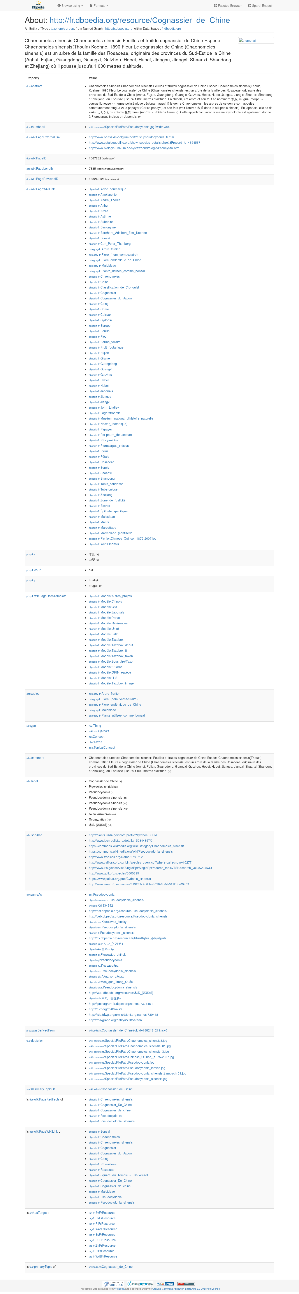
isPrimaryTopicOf (40, 1089)
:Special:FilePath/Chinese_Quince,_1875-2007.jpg (131, 1057)
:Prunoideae (102, 1164)
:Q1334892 (101, 905)
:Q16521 (99, 731)
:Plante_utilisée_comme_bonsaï (117, 271)
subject (33, 693)
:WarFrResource (103, 1229)
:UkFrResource (102, 1218)
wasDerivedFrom (41, 1030)
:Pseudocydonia (101, 894)
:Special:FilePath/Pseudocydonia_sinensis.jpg (128, 1078)
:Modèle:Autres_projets (110, 596)
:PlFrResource (101, 1251)
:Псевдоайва (103, 965)
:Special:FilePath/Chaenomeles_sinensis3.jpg (128, 1040)
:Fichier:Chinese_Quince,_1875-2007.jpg (123, 538)
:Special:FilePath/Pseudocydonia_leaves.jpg (127, 1068)
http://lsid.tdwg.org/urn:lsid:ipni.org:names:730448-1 (125, 1014)
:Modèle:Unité (104, 628)
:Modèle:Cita (103, 607)
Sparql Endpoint (262, 5)
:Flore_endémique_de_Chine (115, 260)
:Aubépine (101, 221)
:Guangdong (103, 363)
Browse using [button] (71, 5)
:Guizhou (100, 374)
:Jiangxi (99, 402)
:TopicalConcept (102, 747)
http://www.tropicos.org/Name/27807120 (116, 857)
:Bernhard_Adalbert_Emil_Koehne (118, 232)
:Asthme (100, 216)
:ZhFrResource (102, 1245)
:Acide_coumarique (107, 189)
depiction (35, 1040)
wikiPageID (36, 158)
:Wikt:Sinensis (104, 544)
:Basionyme (102, 227)
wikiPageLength (39, 168)
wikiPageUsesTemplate (46, 596)
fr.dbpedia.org (171, 28)
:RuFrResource (102, 1240)
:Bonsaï (99, 238)
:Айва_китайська (106, 976)
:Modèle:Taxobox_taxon (111, 656)
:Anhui (98, 205)
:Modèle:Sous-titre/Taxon (111, 661)
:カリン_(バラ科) (106, 943)
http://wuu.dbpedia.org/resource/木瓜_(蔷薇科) (121, 992)
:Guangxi (100, 369)
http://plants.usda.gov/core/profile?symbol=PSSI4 (123, 835)
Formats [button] (99, 5)
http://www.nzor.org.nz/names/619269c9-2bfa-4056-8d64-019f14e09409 (139, 884)
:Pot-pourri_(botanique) (110, 434)
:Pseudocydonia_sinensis (116, 900)
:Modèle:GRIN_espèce (110, 672)
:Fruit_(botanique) (107, 347)
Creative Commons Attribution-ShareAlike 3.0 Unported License (186, 1288)
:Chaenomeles (104, 276)
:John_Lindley (104, 407)
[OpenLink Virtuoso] (113, 1283)
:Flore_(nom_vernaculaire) (113, 254)
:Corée (99, 309)
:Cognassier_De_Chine (110, 1104)
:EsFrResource (102, 1234)
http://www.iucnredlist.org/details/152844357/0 (121, 840)
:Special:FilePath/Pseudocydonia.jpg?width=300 (130, 126)
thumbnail (35, 126)
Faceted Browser (229, 5)
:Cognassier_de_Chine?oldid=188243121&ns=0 (128, 1030)
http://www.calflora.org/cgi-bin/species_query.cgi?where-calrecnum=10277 (140, 862)
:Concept (96, 736)
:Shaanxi (100, 473)
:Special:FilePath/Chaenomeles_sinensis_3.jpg (129, 1051)
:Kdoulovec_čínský (108, 921)
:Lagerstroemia (105, 413)
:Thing (95, 725)
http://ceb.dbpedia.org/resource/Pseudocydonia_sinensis (128, 916)
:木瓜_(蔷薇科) (105, 998)
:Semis (99, 467)
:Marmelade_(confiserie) (111, 533)
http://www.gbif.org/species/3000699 (114, 873)
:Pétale (99, 456)
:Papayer (100, 429)
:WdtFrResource (103, 1256)
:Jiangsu (100, 396)
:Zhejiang (101, 494)
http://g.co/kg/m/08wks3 (105, 1009)
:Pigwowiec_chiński (107, 954)
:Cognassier (102, 292)
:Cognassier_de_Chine (111, 1089)
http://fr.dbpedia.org (118, 28)
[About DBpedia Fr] (37, 5)
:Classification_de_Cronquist (114, 287)
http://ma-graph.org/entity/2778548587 (115, 1020)
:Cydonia (100, 320)
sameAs (34, 894)
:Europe (100, 325)
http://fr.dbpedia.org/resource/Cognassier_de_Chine (139, 19)
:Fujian (99, 353)
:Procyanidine (103, 440)
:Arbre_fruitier (104, 249)
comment (35, 757)
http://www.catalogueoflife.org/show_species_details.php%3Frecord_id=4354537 (144, 142)
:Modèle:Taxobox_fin (108, 650)
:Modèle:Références (108, 623)
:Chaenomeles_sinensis (111, 1099)
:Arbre (98, 211)
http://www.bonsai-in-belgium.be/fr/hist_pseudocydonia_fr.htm (131, 137)
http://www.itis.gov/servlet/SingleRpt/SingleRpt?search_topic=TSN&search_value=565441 (150, 868)
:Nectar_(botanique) (108, 424)
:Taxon (95, 742)
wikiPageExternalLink (43, 137)
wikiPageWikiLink (40, 189)
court (33, 570)
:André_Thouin (104, 200)
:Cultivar (100, 314)
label (32, 781)
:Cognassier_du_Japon (110, 298)
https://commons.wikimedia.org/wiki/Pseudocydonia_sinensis (131, 851)
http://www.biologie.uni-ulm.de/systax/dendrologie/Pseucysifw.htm (134, 148)
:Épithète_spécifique (108, 511)
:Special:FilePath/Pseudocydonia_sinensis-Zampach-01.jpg (137, 1073)
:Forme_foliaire (105, 342)
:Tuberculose (103, 489)
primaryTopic (41, 1266)
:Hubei (99, 385)
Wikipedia (119, 1288)
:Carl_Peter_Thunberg (110, 243)
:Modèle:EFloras (105, 667)
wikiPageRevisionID (42, 178)
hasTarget (38, 1212)
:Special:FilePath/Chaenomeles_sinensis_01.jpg (130, 1046)
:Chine (99, 282)
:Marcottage (102, 527)
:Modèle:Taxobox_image (111, 683)
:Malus (99, 522)
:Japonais (101, 391)
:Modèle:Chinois (105, 601)
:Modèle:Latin (103, 634)
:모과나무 (101, 949)
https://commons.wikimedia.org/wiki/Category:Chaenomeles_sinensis (136, 846)
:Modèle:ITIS (103, 678)
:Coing (99, 303)
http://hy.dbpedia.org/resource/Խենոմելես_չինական (127, 938)
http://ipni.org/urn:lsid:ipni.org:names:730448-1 (121, 1003)
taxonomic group (62, 28)
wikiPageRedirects (45, 1099)
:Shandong (102, 478)
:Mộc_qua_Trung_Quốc (111, 982)
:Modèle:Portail (104, 617)
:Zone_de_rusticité (107, 500)
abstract (34, 86)
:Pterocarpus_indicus (109, 445)
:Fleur (98, 336)
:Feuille (99, 331)
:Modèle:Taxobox (106, 639)
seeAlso (34, 835)
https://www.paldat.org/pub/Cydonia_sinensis (120, 878)
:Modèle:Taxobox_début (111, 645)
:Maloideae (102, 265)
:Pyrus (98, 451)
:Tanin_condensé (106, 484)
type (31, 725)
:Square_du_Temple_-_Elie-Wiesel (118, 1175)
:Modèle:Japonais (106, 612)
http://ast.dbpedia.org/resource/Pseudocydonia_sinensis (128, 911)
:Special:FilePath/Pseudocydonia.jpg (122, 1062)
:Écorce (99, 505)
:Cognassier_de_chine (110, 1110)
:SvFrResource (102, 1212)
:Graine (99, 358)
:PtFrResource (102, 1223)
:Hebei (99, 380)
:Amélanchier (103, 194)
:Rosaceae (101, 462)
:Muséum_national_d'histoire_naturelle (121, 418)
